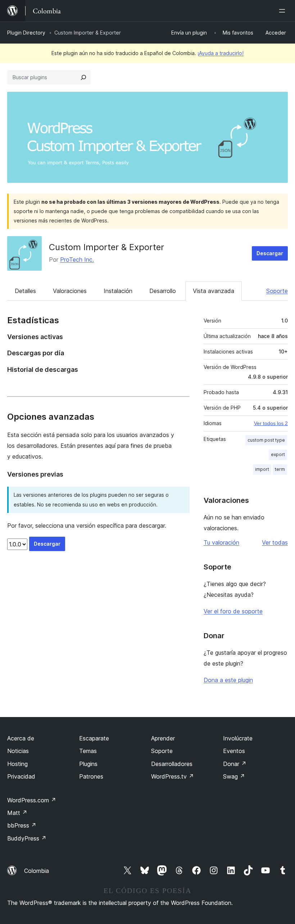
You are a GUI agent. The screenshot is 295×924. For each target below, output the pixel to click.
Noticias (18, 750)
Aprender (163, 738)
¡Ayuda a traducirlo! (221, 53)
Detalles (25, 290)
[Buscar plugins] (83, 77)
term (280, 469)
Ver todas (275, 542)
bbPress (21, 825)
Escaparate (94, 738)
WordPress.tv (172, 776)
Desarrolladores (171, 763)
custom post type (266, 440)
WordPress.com (31, 800)
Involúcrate (238, 738)
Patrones (91, 776)
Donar (234, 763)
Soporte (277, 290)
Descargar (270, 253)
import (262, 469)
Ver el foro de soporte (233, 611)
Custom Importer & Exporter (106, 247)
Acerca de (20, 738)
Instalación (118, 290)
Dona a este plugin (228, 680)
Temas (88, 750)
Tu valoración (221, 542)
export (278, 454)
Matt (17, 812)
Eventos (234, 750)
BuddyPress (26, 838)
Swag (234, 776)
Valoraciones (70, 290)
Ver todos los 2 (271, 423)
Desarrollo (162, 290)
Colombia (36, 870)
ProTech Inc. (77, 259)
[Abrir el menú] (283, 11)
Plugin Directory (26, 33)
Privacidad (21, 776)
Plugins (88, 763)
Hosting (17, 763)
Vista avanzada (213, 290)
